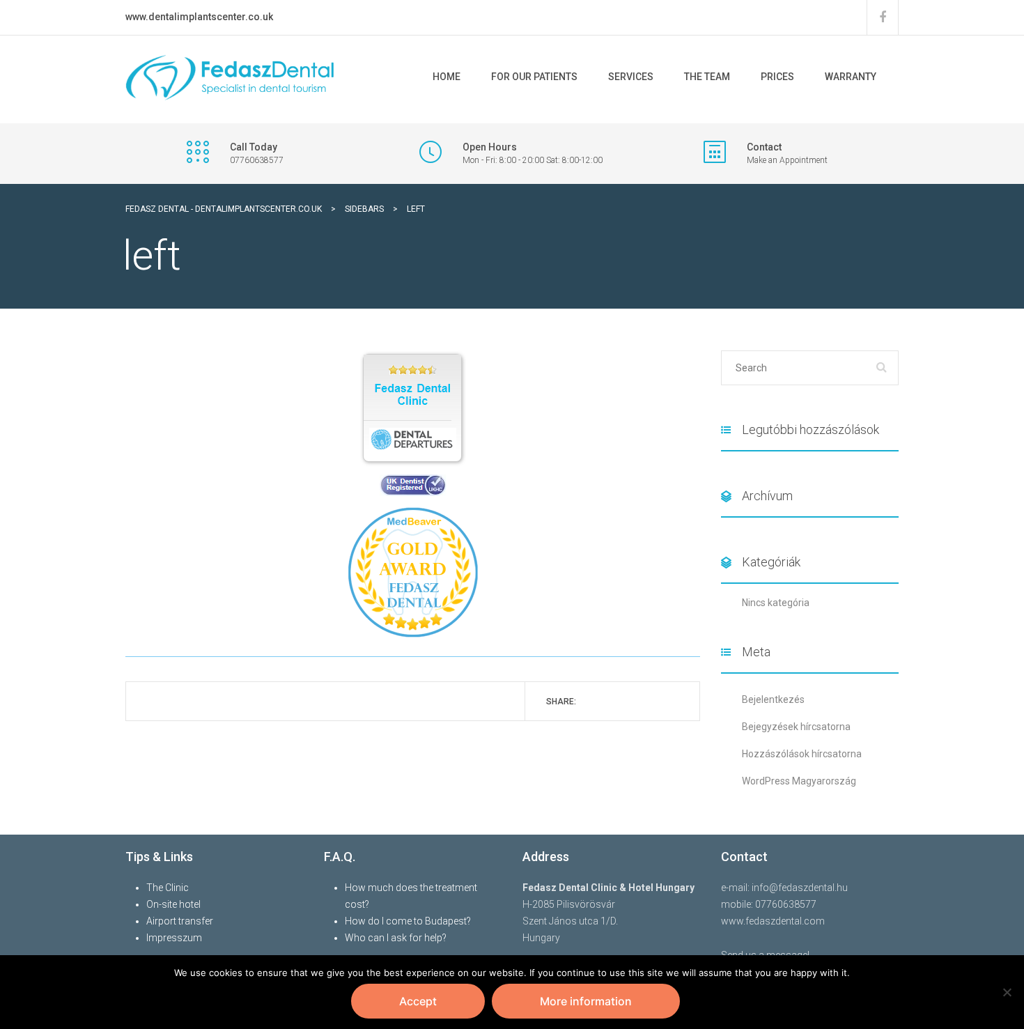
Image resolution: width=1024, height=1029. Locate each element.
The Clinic (167, 887)
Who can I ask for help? (396, 937)
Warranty (850, 76)
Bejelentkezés (773, 699)
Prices (777, 76)
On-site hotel (173, 904)
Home (446, 76)
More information (586, 1001)
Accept (418, 1001)
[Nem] (1007, 992)
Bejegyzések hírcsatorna (796, 726)
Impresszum (174, 937)
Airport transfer (179, 921)
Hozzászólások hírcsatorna (802, 753)
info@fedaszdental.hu (800, 887)
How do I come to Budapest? (408, 921)
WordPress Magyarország (799, 781)
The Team (707, 76)
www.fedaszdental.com (773, 921)
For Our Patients (534, 76)
